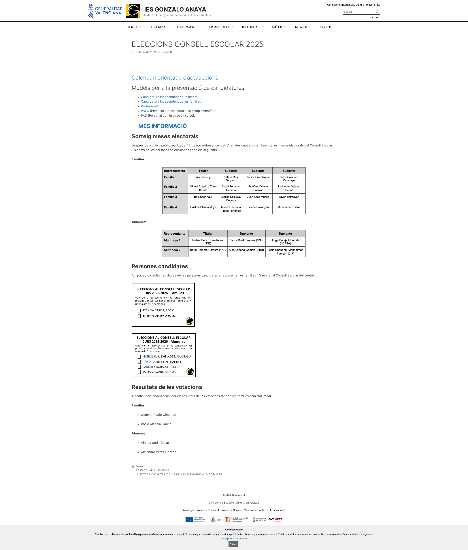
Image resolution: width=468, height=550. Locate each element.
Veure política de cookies (234, 538)
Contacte (263, 510)
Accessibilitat (277, 510)
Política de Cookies (231, 510)
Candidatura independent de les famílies (171, 101)
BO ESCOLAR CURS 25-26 (152, 470)
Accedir (376, 17)
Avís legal (188, 510)
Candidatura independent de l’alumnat (169, 97)
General (140, 466)
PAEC (145, 111)
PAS (144, 115)
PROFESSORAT (250, 27)
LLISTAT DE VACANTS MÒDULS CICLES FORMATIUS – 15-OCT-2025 (179, 474)
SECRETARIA (157, 27)
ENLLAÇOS (300, 27)
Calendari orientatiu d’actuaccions (175, 77)
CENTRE (133, 27)
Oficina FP (325, 27)
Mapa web (250, 510)
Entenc (233, 544)
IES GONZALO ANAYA (175, 9)
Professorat (149, 106)
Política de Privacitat (207, 510)
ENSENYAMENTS (187, 27)
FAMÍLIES (276, 27)
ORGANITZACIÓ (219, 27)
